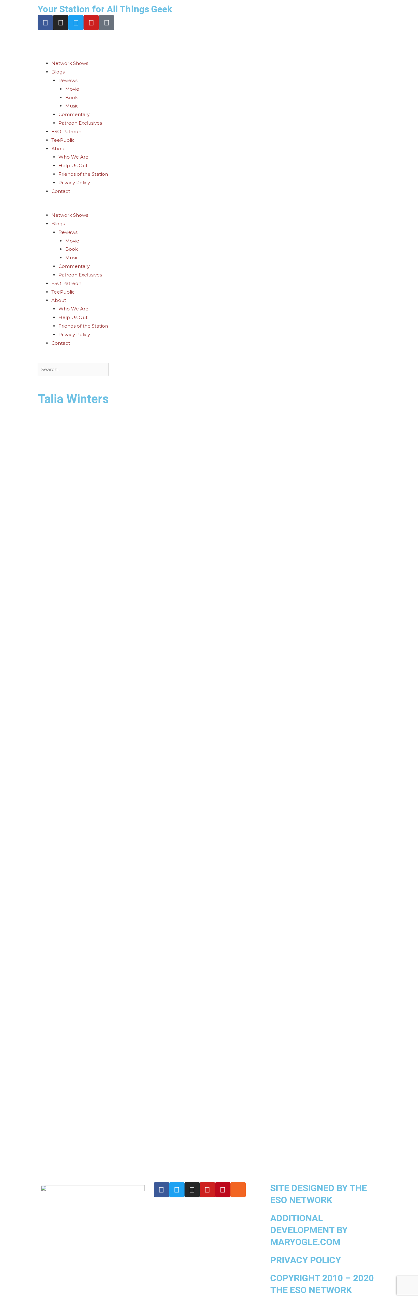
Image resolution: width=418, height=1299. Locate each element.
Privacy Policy (74, 183)
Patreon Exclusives (80, 123)
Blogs (58, 72)
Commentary (74, 114)
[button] (209, 206)
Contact (60, 191)
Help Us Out (73, 165)
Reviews (67, 80)
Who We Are (73, 157)
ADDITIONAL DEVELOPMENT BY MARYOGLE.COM (309, 1230)
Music (72, 106)
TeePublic (63, 140)
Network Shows (69, 63)
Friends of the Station (83, 174)
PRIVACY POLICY (305, 1260)
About (58, 149)
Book (71, 97)
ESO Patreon (66, 131)
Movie (72, 89)
